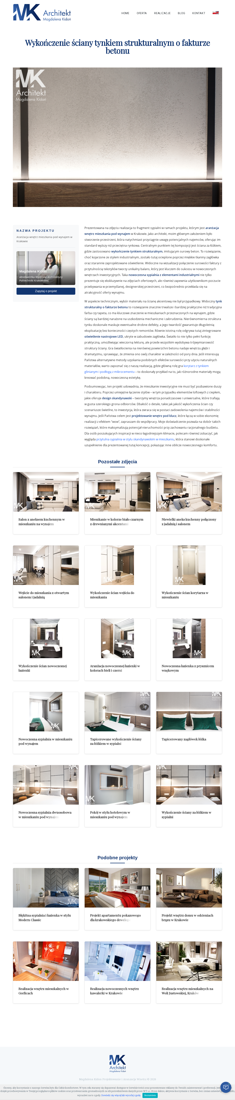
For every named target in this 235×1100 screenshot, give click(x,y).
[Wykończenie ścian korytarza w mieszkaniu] (189, 565)
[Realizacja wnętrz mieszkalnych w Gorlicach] (46, 961)
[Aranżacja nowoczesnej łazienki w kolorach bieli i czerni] (117, 638)
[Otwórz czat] (225, 1087)
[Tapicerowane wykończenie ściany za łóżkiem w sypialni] (117, 711)
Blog (181, 13)
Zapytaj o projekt (46, 291)
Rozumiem (150, 1095)
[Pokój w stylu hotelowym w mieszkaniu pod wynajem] (117, 785)
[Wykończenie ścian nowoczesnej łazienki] (46, 638)
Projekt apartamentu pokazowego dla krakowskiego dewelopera (115, 917)
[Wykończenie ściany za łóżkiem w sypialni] (189, 785)
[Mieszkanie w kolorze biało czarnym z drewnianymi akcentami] (117, 492)
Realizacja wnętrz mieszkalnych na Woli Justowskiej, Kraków (187, 990)
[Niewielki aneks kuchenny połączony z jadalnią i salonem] (189, 492)
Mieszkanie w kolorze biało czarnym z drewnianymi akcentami (116, 521)
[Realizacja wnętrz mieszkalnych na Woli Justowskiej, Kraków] (189, 961)
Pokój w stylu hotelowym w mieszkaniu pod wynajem (110, 814)
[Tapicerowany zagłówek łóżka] (189, 711)
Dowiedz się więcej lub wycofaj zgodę (121, 1095)
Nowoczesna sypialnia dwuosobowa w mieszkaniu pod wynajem (45, 814)
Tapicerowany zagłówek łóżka (184, 739)
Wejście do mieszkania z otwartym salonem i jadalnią (44, 594)
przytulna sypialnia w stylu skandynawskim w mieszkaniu (135, 439)
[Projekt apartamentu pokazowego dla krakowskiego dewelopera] (117, 888)
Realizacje (162, 13)
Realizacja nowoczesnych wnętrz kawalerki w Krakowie (114, 990)
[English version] (215, 12)
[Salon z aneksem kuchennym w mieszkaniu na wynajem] (46, 492)
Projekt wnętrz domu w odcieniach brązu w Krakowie (187, 917)
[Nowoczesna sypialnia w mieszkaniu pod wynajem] (46, 711)
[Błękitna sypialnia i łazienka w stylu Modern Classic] (46, 888)
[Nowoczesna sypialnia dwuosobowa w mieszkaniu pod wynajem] (46, 785)
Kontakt (198, 13)
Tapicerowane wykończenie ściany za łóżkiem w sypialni (116, 741)
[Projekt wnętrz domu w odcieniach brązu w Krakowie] (189, 888)
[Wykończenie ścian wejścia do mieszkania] (117, 565)
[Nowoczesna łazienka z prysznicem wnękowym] (189, 638)
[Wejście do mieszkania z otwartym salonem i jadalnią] (46, 565)
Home (125, 13)
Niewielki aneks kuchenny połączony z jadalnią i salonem (189, 521)
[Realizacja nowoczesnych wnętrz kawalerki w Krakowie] (117, 961)
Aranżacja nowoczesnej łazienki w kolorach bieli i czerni (115, 668)
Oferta (142, 13)
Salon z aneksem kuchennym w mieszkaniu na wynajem (42, 521)
